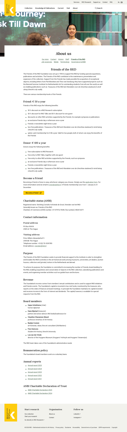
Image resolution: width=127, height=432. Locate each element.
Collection (28, 8)
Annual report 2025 (35, 365)
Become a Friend (32, 193)
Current (61, 8)
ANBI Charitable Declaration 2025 (40, 390)
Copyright (114, 427)
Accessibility (76, 427)
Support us (96, 2)
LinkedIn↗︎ (77, 414)
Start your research (31, 416)
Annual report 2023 (35, 372)
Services (76, 2)
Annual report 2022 (35, 375)
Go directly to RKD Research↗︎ (34, 420)
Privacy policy (60, 427)
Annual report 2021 (35, 379)
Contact (105, 2)
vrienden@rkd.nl (55, 185)
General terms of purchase (89, 427)
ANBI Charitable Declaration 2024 (40, 393)
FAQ (111, 2)
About (75, 8)
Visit (68, 8)
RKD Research (86, 2)
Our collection (29, 414)
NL (119, 2)
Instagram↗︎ (77, 417)
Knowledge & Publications (45, 8)
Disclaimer (68, 427)
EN (122, 2)
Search (99, 8)
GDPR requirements (104, 427)
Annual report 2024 (35, 369)
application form (91, 182)
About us (52, 414)
